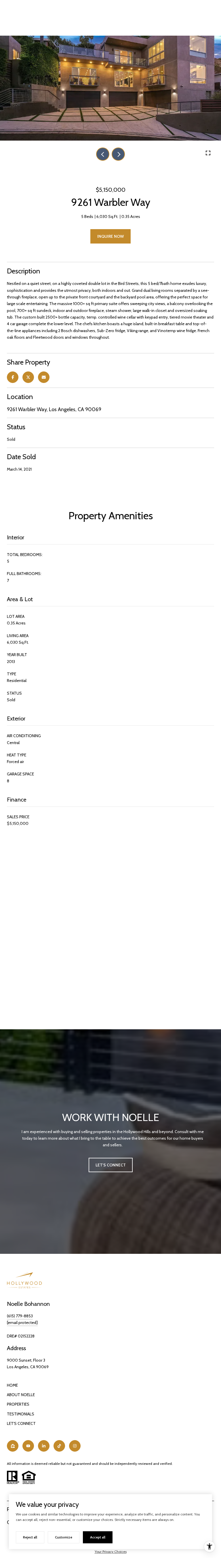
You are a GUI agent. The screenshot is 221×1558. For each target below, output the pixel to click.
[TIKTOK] (59, 1446)
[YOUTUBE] (28, 1446)
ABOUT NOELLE (21, 1394)
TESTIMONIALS (20, 1414)
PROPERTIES (18, 1404)
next (118, 154)
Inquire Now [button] (110, 236)
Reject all (30, 1537)
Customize (63, 1537)
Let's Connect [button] (111, 1165)
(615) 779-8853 (20, 1316)
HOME (12, 1385)
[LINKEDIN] (43, 1446)
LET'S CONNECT (21, 1423)
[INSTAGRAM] (75, 1446)
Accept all (97, 1537)
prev (102, 154)
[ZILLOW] (12, 1446)
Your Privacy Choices (111, 1551)
